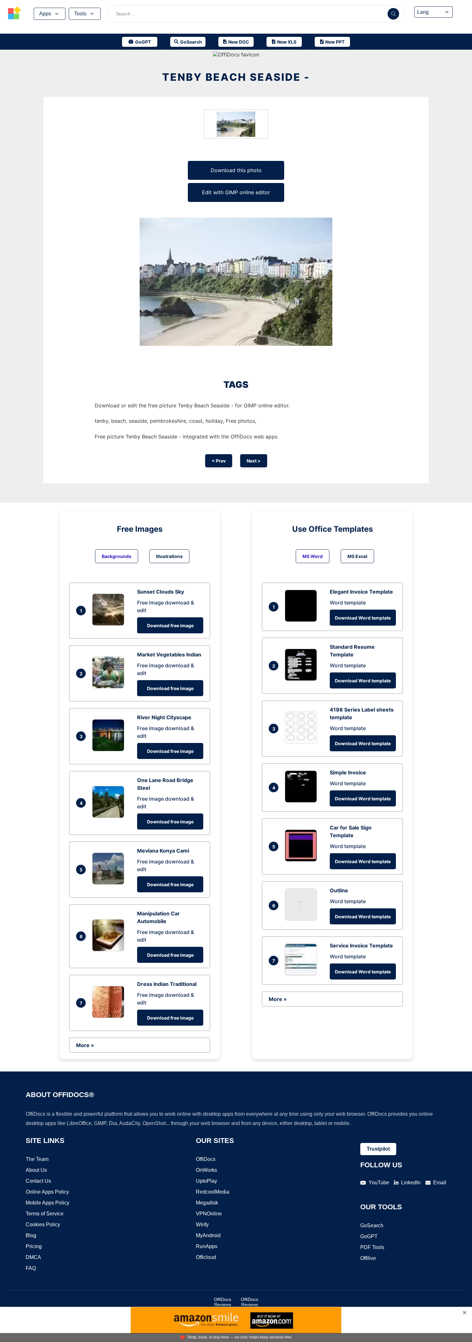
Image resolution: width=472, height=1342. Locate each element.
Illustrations (169, 556)
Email (439, 1182)
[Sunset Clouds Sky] (110, 624)
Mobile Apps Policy (47, 1202)
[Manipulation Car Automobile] (110, 949)
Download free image (170, 625)
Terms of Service (45, 1213)
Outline (339, 890)
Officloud (206, 1257)
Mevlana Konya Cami (163, 850)
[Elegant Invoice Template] (302, 620)
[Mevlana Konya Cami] (110, 882)
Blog (31, 1235)
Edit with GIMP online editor (236, 192)
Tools (80, 13)
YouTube (379, 1182)
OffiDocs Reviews (222, 1302)
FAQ (31, 1268)
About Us (36, 1170)
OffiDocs (205, 1159)
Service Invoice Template (361, 945)
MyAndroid (208, 1235)
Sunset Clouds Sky (160, 591)
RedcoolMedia (212, 1192)
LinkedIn (411, 1182)
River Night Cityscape (164, 717)
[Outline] (302, 918)
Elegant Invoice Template (361, 591)
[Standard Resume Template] (302, 679)
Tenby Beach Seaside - (236, 77)
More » (85, 1045)
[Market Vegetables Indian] (110, 686)
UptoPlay (206, 1181)
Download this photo (236, 170)
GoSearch (371, 1225)
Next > (254, 460)
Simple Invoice (348, 772)
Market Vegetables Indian (169, 654)
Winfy (202, 1224)
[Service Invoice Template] (302, 974)
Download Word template (363, 618)
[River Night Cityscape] (110, 749)
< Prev (219, 460)
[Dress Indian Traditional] (110, 1016)
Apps (45, 13)
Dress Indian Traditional (167, 984)
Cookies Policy (43, 1224)
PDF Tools (372, 1247)
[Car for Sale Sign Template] (302, 859)
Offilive (368, 1258)
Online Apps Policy (47, 1192)
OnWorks (206, 1170)
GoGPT (369, 1236)
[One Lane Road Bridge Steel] (110, 816)
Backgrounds (116, 556)
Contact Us (38, 1181)
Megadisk (207, 1202)
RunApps (206, 1246)
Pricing (34, 1246)
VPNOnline (209, 1213)
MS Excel (357, 556)
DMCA (33, 1257)
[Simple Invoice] (302, 800)
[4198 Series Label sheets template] (302, 741)
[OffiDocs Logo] (14, 13)
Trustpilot (378, 1149)
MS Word (312, 556)
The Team (37, 1159)
